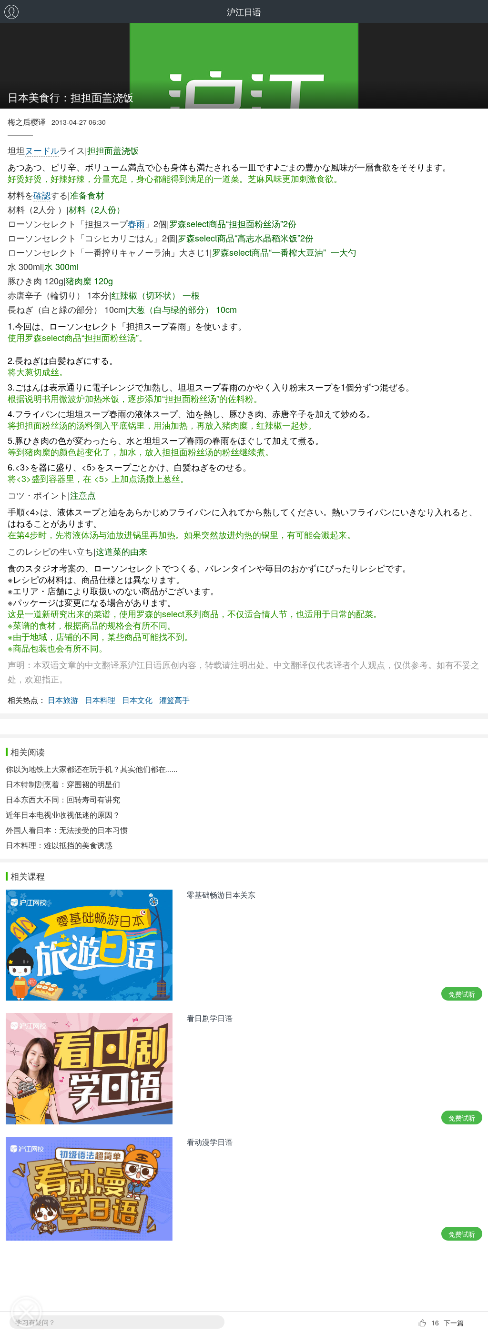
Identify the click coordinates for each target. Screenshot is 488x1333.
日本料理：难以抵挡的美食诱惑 (59, 845)
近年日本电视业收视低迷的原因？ (63, 814)
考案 (67, 567)
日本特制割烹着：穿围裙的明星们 (63, 784)
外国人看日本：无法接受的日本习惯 (67, 829)
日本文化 (137, 699)
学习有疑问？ (35, 1322)
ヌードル (42, 150)
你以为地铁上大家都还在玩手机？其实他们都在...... (91, 768)
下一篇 (454, 1322)
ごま (287, 166)
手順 (16, 511)
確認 (42, 195)
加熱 (152, 387)
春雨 (136, 223)
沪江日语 (244, 11)
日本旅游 (63, 699)
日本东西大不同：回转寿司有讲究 (63, 799)
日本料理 (100, 699)
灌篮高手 (174, 699)
